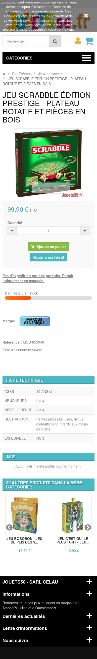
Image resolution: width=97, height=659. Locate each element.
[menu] (77, 40)
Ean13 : (8, 349)
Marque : (10, 320)
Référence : (12, 342)
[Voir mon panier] (89, 41)
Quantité (14, 222)
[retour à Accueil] (4, 73)
